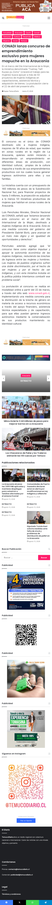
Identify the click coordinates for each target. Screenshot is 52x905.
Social (15, 41)
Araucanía (18, 33)
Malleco (37, 37)
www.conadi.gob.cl (39, 293)
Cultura (17, 37)
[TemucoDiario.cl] (15, 18)
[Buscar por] (3, 19)
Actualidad (7, 33)
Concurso (7, 37)
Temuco (24, 41)
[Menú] (49, 19)
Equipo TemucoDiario (11, 91)
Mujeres (6, 41)
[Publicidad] (26, 6)
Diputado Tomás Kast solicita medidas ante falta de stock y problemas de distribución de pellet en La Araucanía (38, 532)
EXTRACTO (7, 504)
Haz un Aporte (26, 821)
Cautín (28, 33)
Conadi (37, 33)
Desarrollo (27, 37)
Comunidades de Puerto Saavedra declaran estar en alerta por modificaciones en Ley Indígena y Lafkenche (38, 489)
